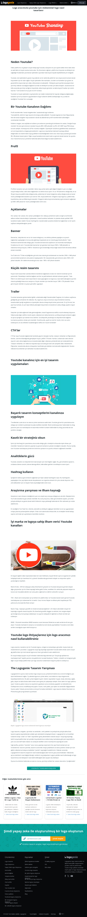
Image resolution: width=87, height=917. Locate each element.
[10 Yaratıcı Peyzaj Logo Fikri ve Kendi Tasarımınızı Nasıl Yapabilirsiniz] (74, 790)
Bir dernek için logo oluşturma (33, 879)
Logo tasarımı (9, 861)
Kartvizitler (8, 870)
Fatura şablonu (9, 894)
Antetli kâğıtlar (9, 873)
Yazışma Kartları (9, 876)
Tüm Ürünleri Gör (10, 888)
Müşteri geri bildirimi (31, 885)
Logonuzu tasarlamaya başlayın (43, 768)
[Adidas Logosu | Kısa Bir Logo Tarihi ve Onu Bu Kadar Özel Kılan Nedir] (13, 790)
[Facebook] (65, 876)
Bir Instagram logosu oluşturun (11, 901)
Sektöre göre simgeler (31, 867)
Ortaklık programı (50, 861)
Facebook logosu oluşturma (13, 897)
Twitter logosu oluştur (11, 903)
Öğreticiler (28, 888)
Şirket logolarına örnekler (32, 861)
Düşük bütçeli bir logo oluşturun (31, 877)
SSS (46, 864)
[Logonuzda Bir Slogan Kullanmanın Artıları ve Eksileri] (33, 790)
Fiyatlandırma (29, 891)
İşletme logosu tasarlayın (32, 882)
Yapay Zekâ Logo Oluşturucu (37, 3)
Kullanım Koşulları (44, 914)
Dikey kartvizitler (10, 879)
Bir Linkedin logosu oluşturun (13, 906)
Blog (26, 894)
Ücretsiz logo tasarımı (31, 870)
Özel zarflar (8, 882)
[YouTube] (72, 876)
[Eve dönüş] (7, 2)
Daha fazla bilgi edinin (12, 814)
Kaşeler (7, 885)
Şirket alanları (28, 864)
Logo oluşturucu (9, 864)
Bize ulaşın (48, 867)
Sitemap (53, 914)
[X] (68, 876)
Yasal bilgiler (33, 914)
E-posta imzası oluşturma (12, 891)
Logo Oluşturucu (22, 3)
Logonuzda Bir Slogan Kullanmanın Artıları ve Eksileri (32, 800)
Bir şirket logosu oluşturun (32, 873)
